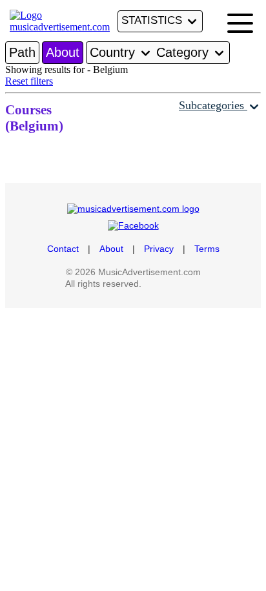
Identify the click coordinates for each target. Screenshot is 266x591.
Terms (207, 249)
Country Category (151, 52)
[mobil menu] (240, 23)
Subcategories (213, 105)
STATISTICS (153, 20)
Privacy (159, 249)
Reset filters (29, 81)
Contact (63, 249)
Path (22, 52)
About (62, 52)
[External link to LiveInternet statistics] (172, 283)
